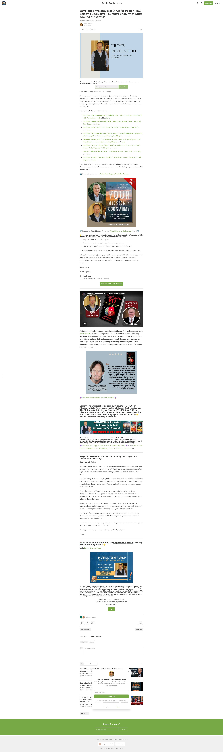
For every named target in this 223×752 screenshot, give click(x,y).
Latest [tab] (86, 664)
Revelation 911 (85, 333)
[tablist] (87, 642)
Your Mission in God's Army (121, 231)
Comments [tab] (84, 642)
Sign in (217, 3)
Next (137, 629)
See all (83, 713)
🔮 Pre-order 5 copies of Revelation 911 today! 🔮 (98, 397)
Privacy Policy (124, 702)
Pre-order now (87, 235)
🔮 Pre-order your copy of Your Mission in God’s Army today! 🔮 (104, 445)
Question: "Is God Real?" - (93, 139)
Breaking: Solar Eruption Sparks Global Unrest (100, 115)
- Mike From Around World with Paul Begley (124, 151)
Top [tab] (82, 664)
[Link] (77, 411)
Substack (102, 748)
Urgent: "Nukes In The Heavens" (95, 151)
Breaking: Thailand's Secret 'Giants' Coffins (99, 145)
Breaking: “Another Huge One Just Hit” (97, 157)
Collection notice (123, 739)
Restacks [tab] (91, 642)
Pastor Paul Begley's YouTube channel (114, 174)
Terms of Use (120, 700)
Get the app (120, 744)
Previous (86, 629)
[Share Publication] (201, 3)
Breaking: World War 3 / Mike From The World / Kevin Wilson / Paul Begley (111, 127)
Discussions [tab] (93, 664)
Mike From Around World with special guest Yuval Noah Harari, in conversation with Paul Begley (112, 140)
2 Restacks (93, 617)
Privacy (111, 739)
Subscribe (208, 3)
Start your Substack (107, 744)
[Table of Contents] (2, 376)
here (107, 118)
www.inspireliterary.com (123, 594)
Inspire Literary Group (123, 542)
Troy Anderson (88, 23)
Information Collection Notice (111, 702)
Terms (116, 739)
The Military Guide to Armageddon (96, 410)
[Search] (197, 3)
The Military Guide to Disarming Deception (115, 448)
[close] (128, 671)
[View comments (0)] (87, 29)
